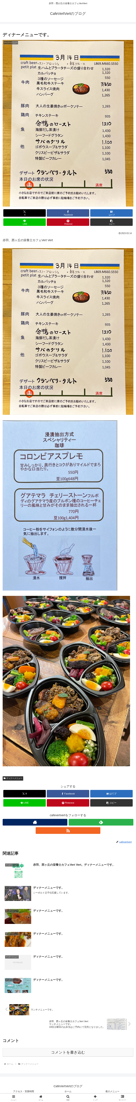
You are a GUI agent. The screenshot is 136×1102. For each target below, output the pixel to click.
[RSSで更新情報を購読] (68, 830)
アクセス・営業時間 (23, 1091)
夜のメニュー (112, 1091)
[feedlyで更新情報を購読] (101, 822)
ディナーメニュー (14, 778)
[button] (111, 222)
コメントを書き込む (68, 1052)
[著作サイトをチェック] (35, 822)
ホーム (68, 1091)
